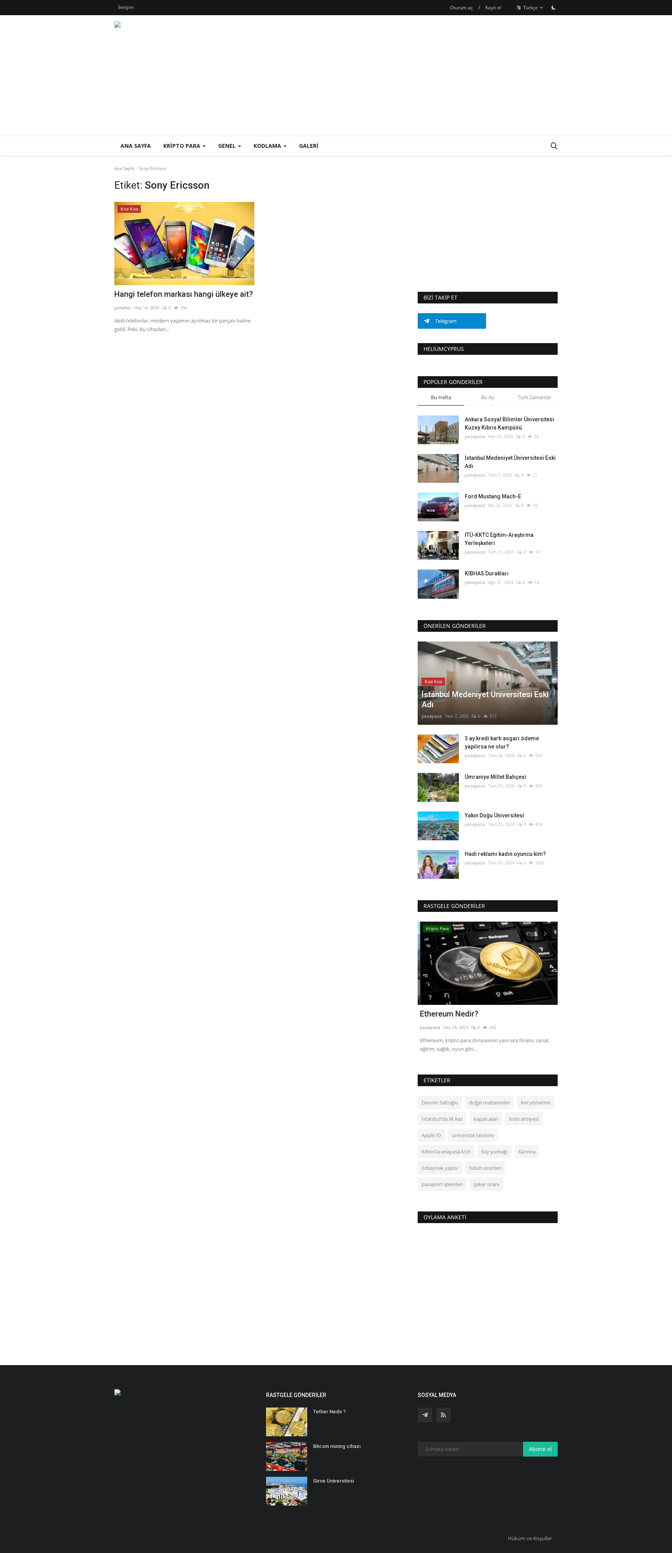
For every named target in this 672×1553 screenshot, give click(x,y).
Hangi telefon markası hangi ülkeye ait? (183, 294)
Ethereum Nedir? (447, 1013)
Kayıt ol (493, 7)
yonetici (122, 307)
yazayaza (475, 436)
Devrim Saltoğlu (440, 1102)
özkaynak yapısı (440, 1167)
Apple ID (431, 1135)
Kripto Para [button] (182, 145)
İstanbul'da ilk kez (442, 1118)
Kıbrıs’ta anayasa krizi (446, 1151)
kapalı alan (486, 1118)
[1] (553, 7)
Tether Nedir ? (329, 1412)
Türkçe (530, 7)
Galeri (308, 145)
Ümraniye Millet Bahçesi (495, 777)
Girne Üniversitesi (333, 1481)
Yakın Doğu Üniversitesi (494, 815)
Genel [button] (227, 145)
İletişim (126, 7)
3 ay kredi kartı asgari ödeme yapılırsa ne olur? (502, 742)
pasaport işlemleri (442, 1184)
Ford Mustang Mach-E (493, 496)
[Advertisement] (416, 75)
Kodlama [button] (268, 145)
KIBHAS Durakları (487, 573)
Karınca (527, 1151)
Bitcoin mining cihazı (336, 1446)
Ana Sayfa (136, 145)
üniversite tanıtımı (473, 1135)
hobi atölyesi (524, 1118)
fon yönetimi (535, 1102)
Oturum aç (461, 7)
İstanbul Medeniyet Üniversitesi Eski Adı (510, 462)
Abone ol (540, 1449)
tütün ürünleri (485, 1167)
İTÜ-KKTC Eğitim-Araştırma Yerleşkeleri (499, 539)
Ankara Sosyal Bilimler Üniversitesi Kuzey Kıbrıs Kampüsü (509, 423)
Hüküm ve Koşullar (530, 1538)
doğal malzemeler (489, 1102)
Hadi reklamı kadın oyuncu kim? (505, 854)
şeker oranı (486, 1184)
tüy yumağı (494, 1151)
